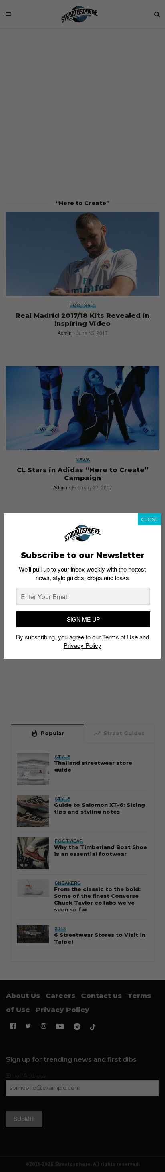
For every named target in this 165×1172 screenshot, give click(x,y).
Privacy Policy (82, 645)
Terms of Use (120, 636)
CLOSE (149, 519)
